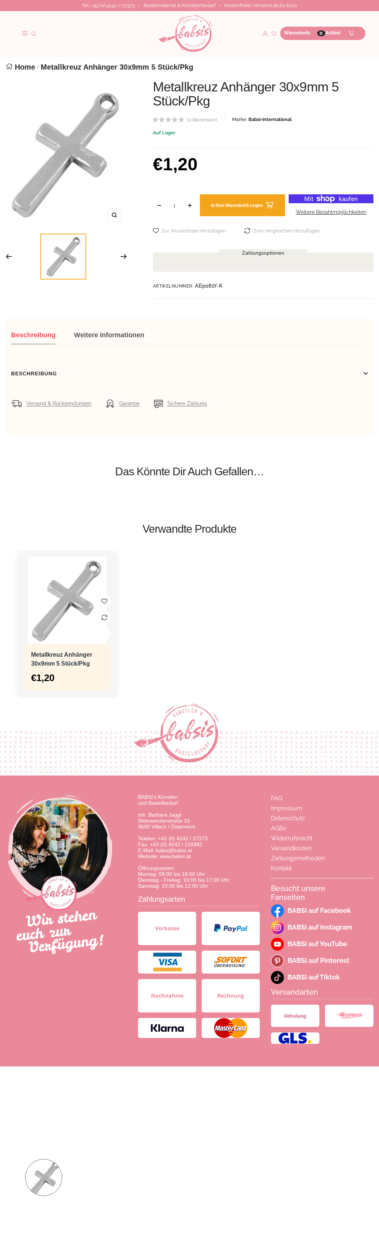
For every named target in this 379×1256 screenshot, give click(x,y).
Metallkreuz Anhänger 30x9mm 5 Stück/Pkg (61, 659)
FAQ (276, 798)
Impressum (286, 808)
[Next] (124, 256)
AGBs (278, 828)
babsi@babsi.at (174, 850)
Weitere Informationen (109, 335)
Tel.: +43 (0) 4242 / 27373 (108, 5)
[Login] (265, 33)
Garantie (129, 403)
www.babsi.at (175, 856)
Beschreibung (33, 335)
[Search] (33, 33)
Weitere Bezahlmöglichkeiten (331, 212)
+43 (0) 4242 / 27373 (183, 838)
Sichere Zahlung (187, 403)
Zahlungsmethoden (298, 858)
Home (25, 67)
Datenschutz (288, 818)
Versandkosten (291, 848)
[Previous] (9, 256)
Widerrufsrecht (291, 838)
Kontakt (281, 868)
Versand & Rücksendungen (58, 403)
